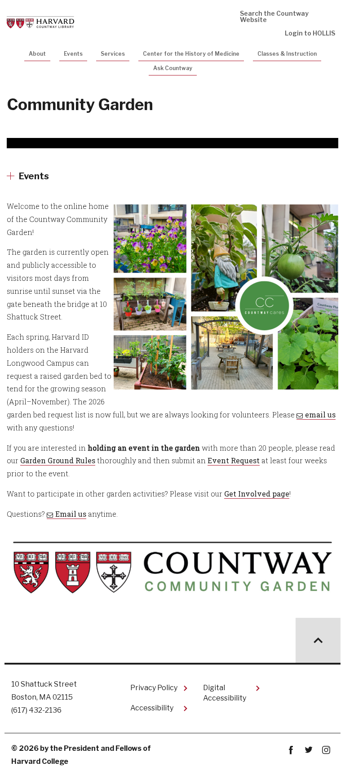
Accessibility (151, 708)
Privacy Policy (153, 687)
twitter (308, 750)
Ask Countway (172, 68)
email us (320, 414)
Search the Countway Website (274, 16)
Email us (70, 514)
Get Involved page (256, 493)
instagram (326, 750)
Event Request (234, 460)
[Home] (40, 21)
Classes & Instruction (287, 53)
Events (73, 53)
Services (113, 53)
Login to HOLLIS (310, 33)
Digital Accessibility (224, 692)
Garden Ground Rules (57, 460)
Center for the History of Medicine (191, 53)
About (37, 53)
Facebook (291, 750)
